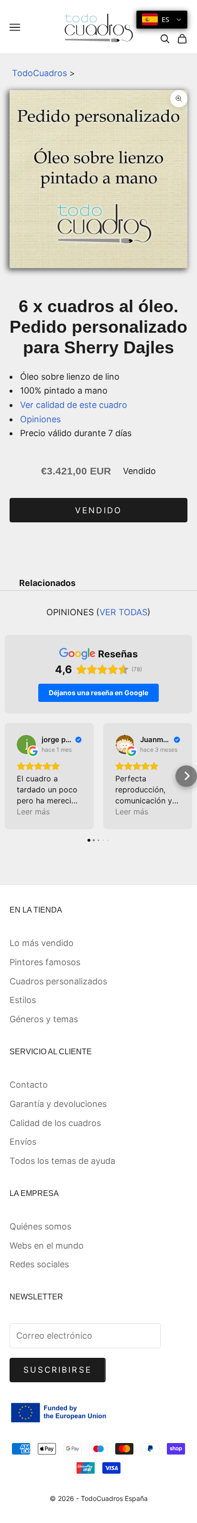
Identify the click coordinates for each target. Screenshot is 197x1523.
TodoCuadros (39, 73)
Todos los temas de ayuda (62, 1161)
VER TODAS (123, 612)
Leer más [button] (33, 811)
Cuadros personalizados (58, 981)
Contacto (29, 1085)
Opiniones (40, 419)
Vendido (98, 510)
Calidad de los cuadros (55, 1123)
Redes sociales (39, 1264)
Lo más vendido (42, 943)
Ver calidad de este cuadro (73, 405)
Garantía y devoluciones (58, 1104)
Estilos (23, 1000)
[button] (11, 776)
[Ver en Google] (26, 744)
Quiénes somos (40, 1226)
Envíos (23, 1142)
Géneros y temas (44, 1019)
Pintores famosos (45, 962)
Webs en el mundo (47, 1246)
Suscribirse (57, 1370)
